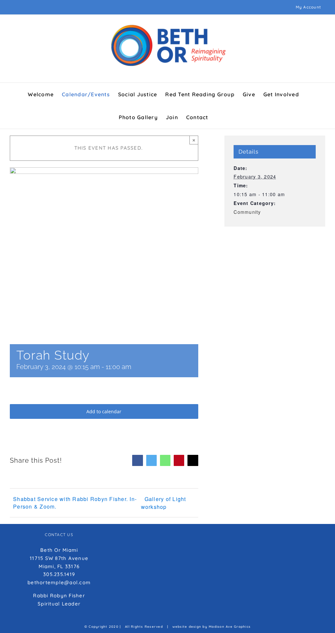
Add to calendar (103, 411)
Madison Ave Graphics (230, 626)
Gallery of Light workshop (163, 503)
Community (247, 212)
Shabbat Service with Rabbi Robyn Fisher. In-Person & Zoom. (75, 502)
